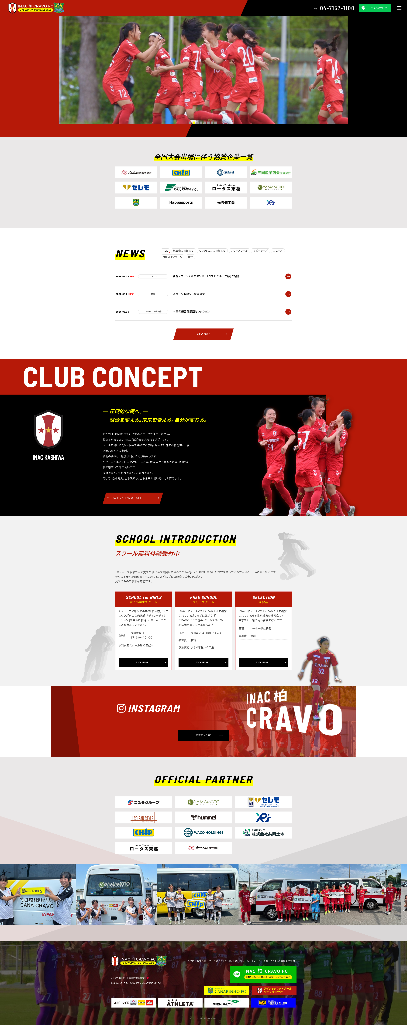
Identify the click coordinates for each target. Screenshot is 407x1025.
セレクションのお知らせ (212, 251)
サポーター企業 (260, 961)
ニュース (278, 251)
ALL (165, 251)
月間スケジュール (172, 257)
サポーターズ (260, 251)
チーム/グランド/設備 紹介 (124, 498)
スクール (244, 961)
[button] (190, 123)
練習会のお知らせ (183, 251)
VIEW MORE (203, 333)
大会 (190, 257)
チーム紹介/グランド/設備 (223, 961)
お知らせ (201, 961)
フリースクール (239, 251)
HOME (190, 961)
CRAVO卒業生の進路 (283, 961)
